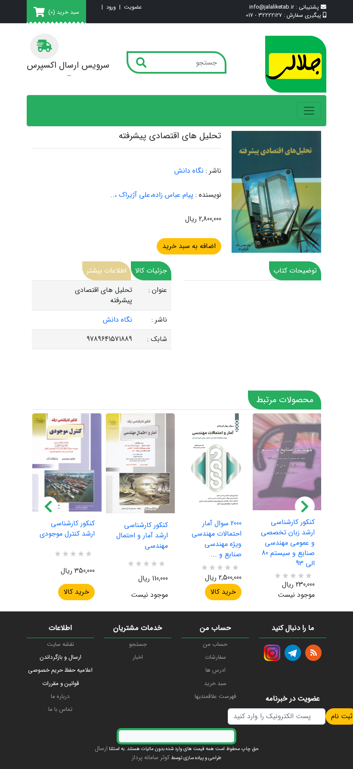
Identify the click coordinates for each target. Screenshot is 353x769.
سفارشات (215, 657)
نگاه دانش (189, 170)
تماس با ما (60, 709)
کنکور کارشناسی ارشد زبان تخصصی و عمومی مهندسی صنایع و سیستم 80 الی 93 (288, 543)
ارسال (101, 748)
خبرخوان (313, 653)
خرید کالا (76, 591)
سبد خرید (215, 683)
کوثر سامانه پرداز (151, 757)
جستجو (138, 644)
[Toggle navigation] (309, 110)
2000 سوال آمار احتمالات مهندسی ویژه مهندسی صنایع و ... (217, 539)
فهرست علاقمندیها (215, 696)
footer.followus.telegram (293, 653)
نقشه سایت (60, 644)
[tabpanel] (101, 315)
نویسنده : (208, 195)
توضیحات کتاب (295, 270)
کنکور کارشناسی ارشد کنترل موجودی (67, 528)
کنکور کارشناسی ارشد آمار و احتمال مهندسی (142, 535)
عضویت (133, 7)
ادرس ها (215, 670)
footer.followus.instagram (272, 653)
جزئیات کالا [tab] (151, 270)
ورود (111, 7)
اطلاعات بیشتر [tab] (107, 270)
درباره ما (60, 696)
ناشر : (213, 171)
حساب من (215, 644)
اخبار (138, 657)
